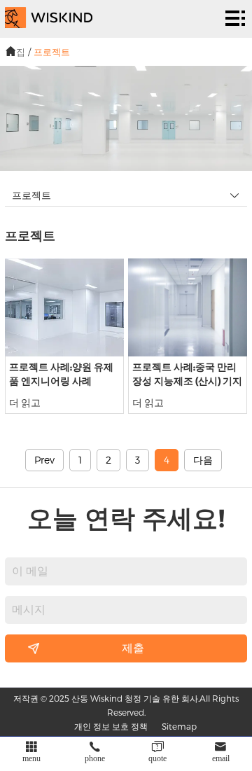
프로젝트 (52, 51)
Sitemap (179, 726)
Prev (44, 460)
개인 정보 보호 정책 (111, 726)
